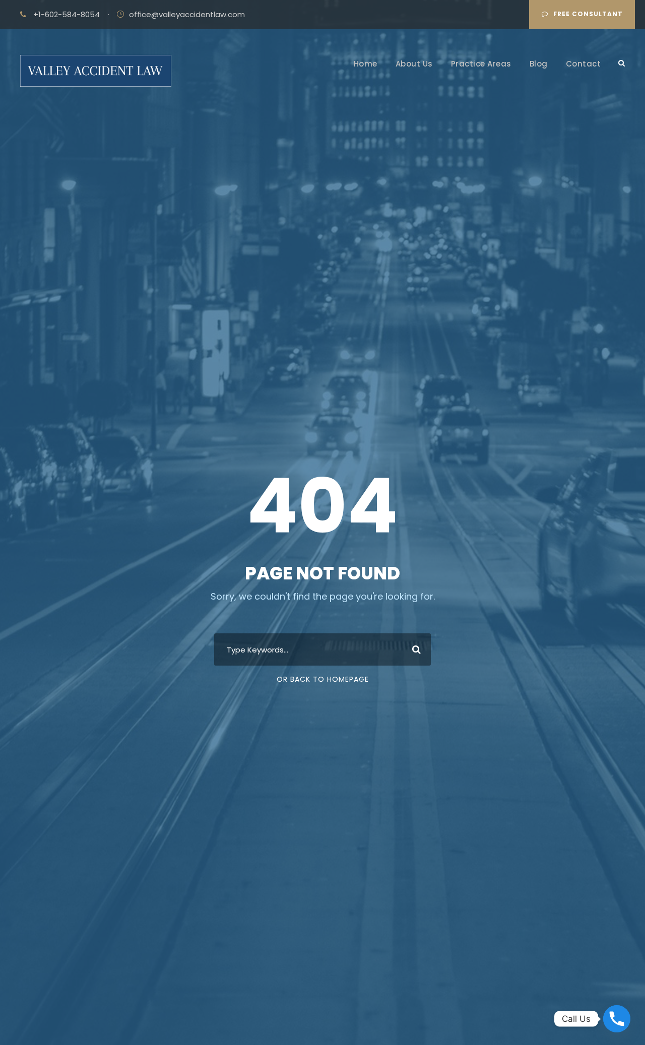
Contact (583, 63)
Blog (539, 63)
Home (365, 63)
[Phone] (616, 1018)
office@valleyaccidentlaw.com (187, 14)
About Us (414, 63)
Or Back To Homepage (323, 679)
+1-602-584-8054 (66, 14)
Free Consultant (588, 14)
